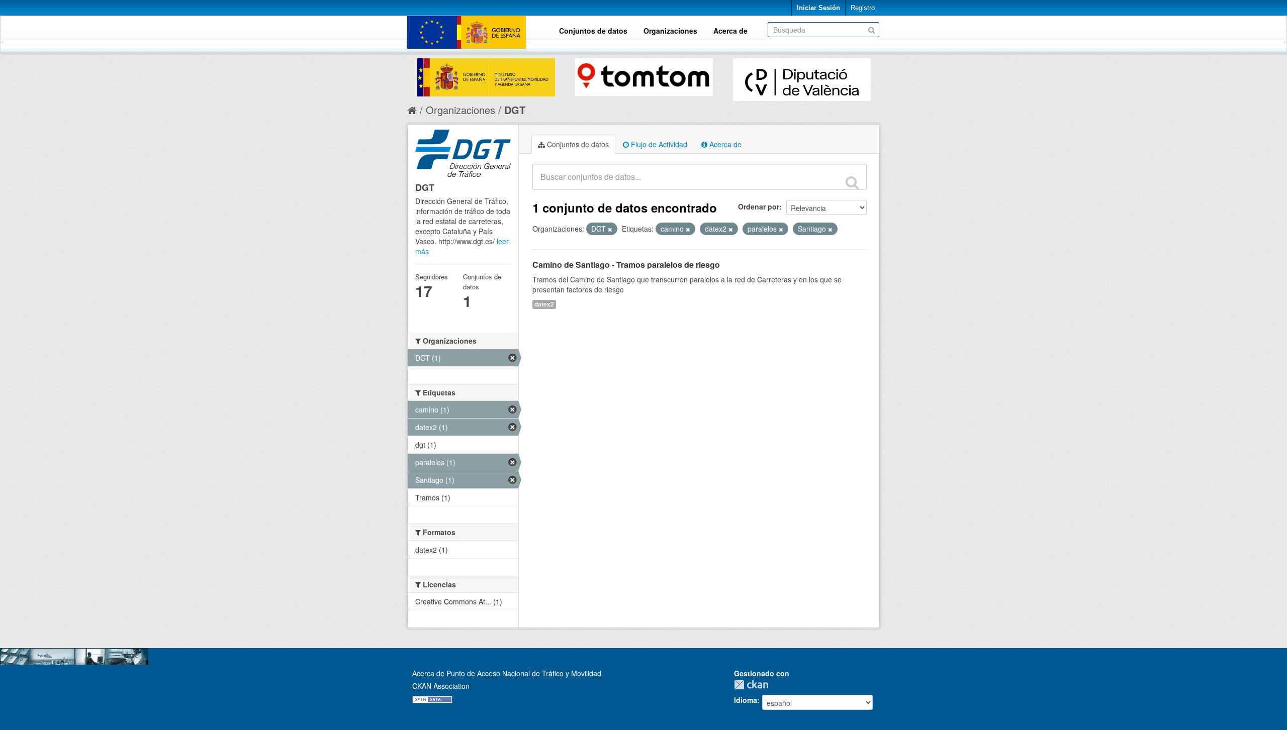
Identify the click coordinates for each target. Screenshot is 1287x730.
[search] (852, 182)
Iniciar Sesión (818, 8)
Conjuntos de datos (593, 31)
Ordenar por (758, 206)
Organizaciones (670, 31)
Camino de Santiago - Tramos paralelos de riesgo (626, 264)
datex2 (544, 304)
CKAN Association (441, 686)
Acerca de (730, 31)
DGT (514, 109)
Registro (863, 8)
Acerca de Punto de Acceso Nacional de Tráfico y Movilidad (506, 673)
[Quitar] (610, 229)
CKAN (753, 684)
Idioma (745, 700)
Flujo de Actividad (658, 144)
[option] (486, 74)
